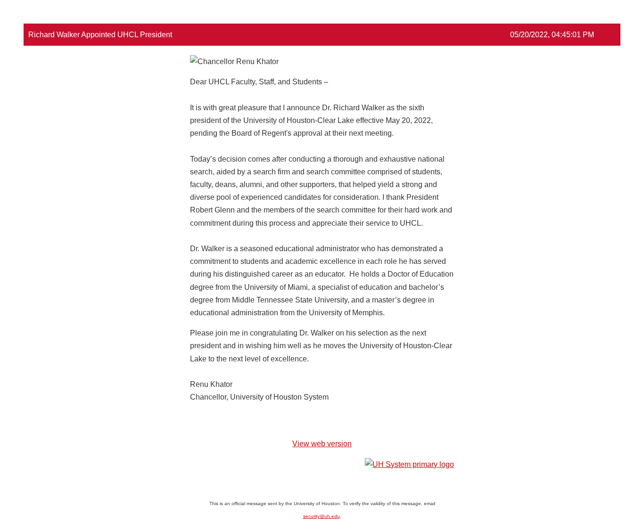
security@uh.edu (321, 516)
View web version (322, 444)
